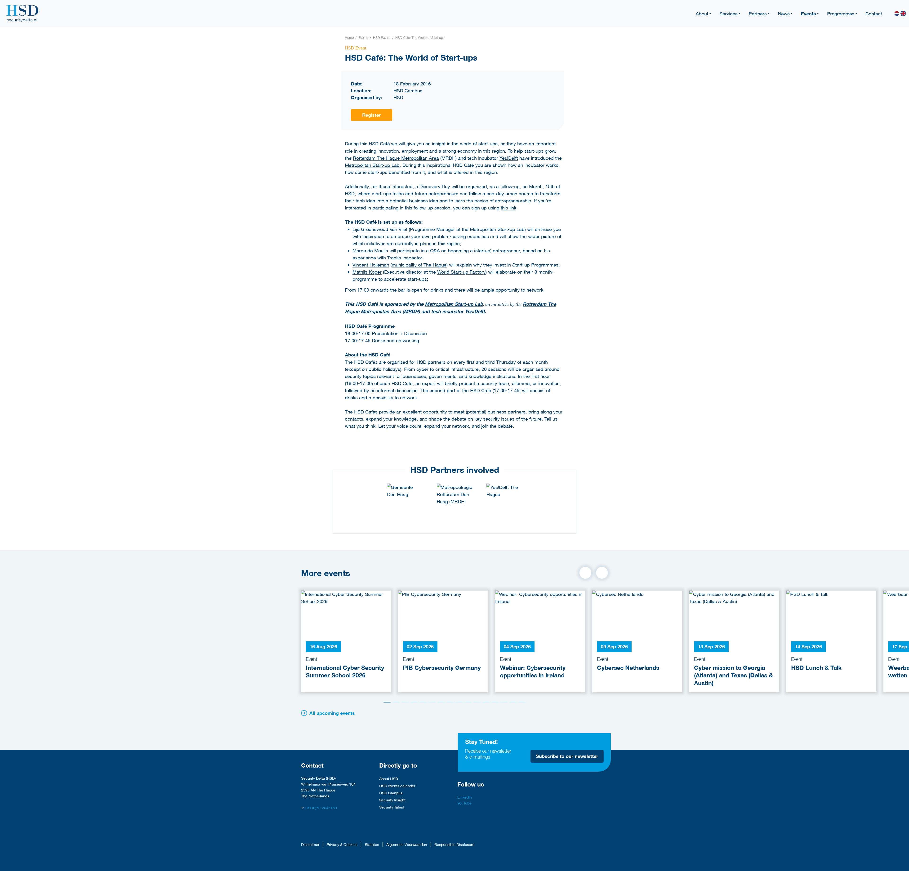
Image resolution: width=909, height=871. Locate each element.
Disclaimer (310, 844)
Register (371, 115)
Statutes (372, 844)
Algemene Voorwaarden (406, 844)
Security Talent (391, 807)
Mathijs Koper (367, 272)
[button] (585, 573)
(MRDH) (410, 311)
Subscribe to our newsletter (567, 756)
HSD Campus (390, 793)
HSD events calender (397, 785)
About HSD (388, 778)
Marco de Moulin (370, 250)
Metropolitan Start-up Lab (372, 165)
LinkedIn (464, 797)
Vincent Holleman (370, 264)
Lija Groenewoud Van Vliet (379, 229)
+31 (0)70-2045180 (321, 807)
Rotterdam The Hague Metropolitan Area (396, 158)
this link (508, 207)
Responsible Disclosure (454, 844)
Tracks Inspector (404, 257)
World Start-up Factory (461, 272)
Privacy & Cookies (342, 844)
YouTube (464, 803)
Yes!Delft (508, 158)
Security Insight (392, 800)
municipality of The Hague (419, 264)
